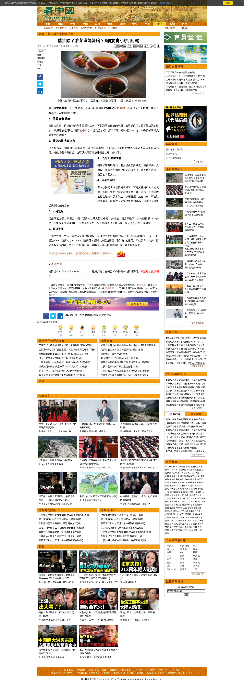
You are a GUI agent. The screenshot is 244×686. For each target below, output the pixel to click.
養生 (167, 533)
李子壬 (196, 566)
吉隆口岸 (127, 467)
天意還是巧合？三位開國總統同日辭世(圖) (185, 76)
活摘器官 (169, 511)
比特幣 (174, 498)
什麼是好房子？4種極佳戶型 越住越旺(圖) (59, 523)
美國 (85, 24)
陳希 (150, 467)
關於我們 (101, 670)
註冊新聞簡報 (174, 581)
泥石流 (51, 464)
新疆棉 (168, 476)
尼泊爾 (137, 431)
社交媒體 (197, 492)
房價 (167, 505)
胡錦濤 (92, 467)
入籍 (176, 521)
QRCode (69, 315)
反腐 (186, 489)
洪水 (177, 476)
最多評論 (175, 414)
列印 (141, 46)
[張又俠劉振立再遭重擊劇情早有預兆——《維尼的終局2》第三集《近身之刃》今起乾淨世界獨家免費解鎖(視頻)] (57, 473)
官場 (72, 24)
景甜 (125, 504)
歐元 (179, 498)
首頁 (47, 24)
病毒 (167, 470)
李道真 (183, 549)
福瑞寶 (150, 673)
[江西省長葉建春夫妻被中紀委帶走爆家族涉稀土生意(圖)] (174, 298)
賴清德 (193, 467)
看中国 (60, 13)
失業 (125, 582)
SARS (182, 514)
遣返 (200, 517)
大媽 (203, 501)
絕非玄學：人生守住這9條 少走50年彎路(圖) (61, 371)
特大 (146, 46)
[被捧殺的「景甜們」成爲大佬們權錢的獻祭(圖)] (139, 473)
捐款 (91, 670)
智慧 (167, 530)
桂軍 (171, 524)
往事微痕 (177, 492)
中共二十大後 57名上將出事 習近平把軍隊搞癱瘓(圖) (194, 227)
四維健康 (171, 569)
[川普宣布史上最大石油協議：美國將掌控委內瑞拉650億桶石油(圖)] (174, 273)
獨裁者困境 (105, 657)
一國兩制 (169, 492)
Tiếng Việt (164, 670)
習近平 (174, 473)
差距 (95, 431)
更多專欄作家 (198, 574)
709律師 (179, 508)
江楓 (182, 566)
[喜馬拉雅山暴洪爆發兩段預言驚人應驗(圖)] (139, 401)
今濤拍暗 (184, 545)
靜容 (182, 562)
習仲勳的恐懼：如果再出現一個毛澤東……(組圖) (63, 354)
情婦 (177, 489)
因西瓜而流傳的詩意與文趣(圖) (180, 72)
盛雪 (182, 559)
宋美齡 (194, 524)
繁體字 (126, 620)
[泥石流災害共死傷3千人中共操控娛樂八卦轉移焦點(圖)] (174, 249)
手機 (176, 530)
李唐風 (196, 556)
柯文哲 (172, 479)
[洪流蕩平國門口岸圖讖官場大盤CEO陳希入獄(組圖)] (139, 437)
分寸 (100, 500)
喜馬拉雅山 (128, 431)
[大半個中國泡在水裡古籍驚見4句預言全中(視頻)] (57, 627)
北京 (192, 501)
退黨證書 (118, 673)
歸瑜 (195, 549)
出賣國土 (187, 473)
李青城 (196, 562)
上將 (60, 431)
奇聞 (172, 24)
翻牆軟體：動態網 (176, 673)
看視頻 (160, 673)
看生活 (52, 33)
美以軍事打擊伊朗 (174, 149)
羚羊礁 (100, 620)
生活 (159, 24)
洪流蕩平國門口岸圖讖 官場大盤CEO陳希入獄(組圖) (195, 190)
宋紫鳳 (170, 545)
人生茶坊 (73, 28)
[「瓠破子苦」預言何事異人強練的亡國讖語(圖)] (174, 285)
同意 (228, 3)
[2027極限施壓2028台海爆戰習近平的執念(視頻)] (98, 627)
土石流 (143, 431)
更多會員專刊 (198, 93)
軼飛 (169, 552)
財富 (167, 501)
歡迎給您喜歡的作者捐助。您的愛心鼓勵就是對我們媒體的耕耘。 (81, 253)
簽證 (167, 521)
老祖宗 (90, 500)
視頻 (42, 546)
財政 (203, 498)
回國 (171, 521)
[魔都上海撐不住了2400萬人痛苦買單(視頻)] (57, 589)
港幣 (188, 498)
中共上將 (67, 431)
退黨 (202, 476)
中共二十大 (46, 431)
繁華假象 (57, 620)
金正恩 (200, 479)
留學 (192, 517)
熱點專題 (171, 144)
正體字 (146, 620)
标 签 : (42, 51)
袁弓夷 (183, 476)
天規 (84, 500)
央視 (174, 517)
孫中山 (181, 524)
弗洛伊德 (179, 479)
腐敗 (182, 489)
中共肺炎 (169, 467)
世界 (134, 24)
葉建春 (155, 467)
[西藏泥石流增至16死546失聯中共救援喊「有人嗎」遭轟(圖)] (174, 199)
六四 (198, 476)
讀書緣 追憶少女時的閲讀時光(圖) (182, 90)
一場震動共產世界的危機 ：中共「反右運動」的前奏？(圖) (195, 264)
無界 (191, 673)
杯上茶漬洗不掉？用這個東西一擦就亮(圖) (60, 519)
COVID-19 (174, 470)
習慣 (91, 431)
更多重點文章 (198, 323)
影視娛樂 (112, 28)
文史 (147, 24)
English (138, 670)
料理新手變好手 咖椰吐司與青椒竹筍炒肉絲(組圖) (125, 362)
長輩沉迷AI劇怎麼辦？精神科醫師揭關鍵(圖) (61, 540)
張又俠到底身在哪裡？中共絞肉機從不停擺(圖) (62, 375)
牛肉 (39, 68)
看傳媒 (140, 673)
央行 (182, 495)
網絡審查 (197, 508)
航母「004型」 (89, 620)
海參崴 (176, 501)
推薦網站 (55, 673)
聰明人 (85, 431)
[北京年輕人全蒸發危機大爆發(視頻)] (139, 552)
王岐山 (168, 482)
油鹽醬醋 (41, 58)
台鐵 (195, 470)
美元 (195, 495)
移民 (182, 517)
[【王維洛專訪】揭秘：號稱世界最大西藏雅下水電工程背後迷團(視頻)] (98, 552)
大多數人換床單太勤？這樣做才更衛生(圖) (60, 532)
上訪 (185, 508)
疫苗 (167, 479)
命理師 (149, 431)
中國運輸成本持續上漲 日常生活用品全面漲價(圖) (125, 371)
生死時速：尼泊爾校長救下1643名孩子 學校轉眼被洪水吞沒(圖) (195, 177)
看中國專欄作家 (176, 540)
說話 (95, 500)
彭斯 (190, 482)
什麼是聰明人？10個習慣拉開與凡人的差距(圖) (195, 313)
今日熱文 (44, 395)
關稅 (179, 482)
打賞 (129, 46)
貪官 (173, 489)
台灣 (182, 501)
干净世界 (68, 673)
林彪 (167, 527)
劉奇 (171, 527)
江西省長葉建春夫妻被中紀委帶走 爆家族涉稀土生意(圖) (195, 301)
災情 (56, 464)
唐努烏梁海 (189, 511)
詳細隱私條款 (165, 3)
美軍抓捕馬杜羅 (173, 157)
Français (150, 670)
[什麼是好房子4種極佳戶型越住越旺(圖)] (174, 211)
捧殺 (130, 504)
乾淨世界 (45, 504)
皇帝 (180, 527)
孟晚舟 (174, 482)
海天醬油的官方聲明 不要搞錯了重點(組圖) (122, 349)
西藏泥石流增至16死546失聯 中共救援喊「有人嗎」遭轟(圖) (194, 202)
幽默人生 (197, 527)
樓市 (199, 498)
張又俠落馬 (171, 153)
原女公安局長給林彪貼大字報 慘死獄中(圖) (60, 358)
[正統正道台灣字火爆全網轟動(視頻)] (139, 589)
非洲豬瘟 (177, 505)
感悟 (171, 530)
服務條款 (114, 670)
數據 (61, 464)
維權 (173, 508)
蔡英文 (187, 501)
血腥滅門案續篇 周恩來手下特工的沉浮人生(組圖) (63, 366)
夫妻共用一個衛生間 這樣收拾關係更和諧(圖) (61, 527)
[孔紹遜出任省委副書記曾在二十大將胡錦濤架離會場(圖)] (98, 437)
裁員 (44, 620)
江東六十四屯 (178, 511)
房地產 (193, 498)
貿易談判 (201, 482)
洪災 (62, 657)
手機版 (117, 46)
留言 (135, 46)
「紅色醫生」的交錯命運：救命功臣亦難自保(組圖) (64, 362)
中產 (171, 501)
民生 (185, 521)
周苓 (169, 556)
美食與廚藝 (100, 28)
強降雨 (49, 657)
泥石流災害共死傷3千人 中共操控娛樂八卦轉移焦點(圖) (195, 252)
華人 (178, 517)
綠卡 (180, 521)
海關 (196, 517)
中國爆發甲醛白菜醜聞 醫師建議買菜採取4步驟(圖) (64, 515)
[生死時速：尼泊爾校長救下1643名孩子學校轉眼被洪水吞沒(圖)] (174, 174)
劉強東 (198, 501)
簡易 (195, 545)
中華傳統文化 (136, 620)
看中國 (58, 264)
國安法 (200, 470)
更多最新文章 (198, 366)
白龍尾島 (169, 514)
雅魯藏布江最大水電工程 (103, 582)
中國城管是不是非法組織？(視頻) (181, 447)
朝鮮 (167, 495)
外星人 (190, 530)
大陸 (60, 24)
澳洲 (201, 521)
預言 (84, 657)
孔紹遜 (85, 467)
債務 (186, 495)
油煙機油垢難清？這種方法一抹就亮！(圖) (60, 536)
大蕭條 (49, 620)
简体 (124, 46)
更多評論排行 (198, 454)
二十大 (55, 431)
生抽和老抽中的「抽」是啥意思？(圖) (119, 366)
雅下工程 (86, 582)
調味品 (40, 61)
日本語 (176, 670)
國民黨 (189, 470)
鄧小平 (200, 524)
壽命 (196, 530)
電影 (64, 504)
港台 (97, 24)
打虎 (191, 489)
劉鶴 (167, 486)
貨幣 (199, 495)
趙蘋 (195, 559)
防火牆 (168, 508)
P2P (188, 505)
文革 (200, 530)
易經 (191, 527)
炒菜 (39, 65)
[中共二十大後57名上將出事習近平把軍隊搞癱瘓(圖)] (57, 401)
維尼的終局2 (55, 504)
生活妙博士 (61, 28)
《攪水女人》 (146, 504)
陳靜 (182, 556)
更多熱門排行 (198, 408)
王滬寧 (172, 486)
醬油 (39, 55)
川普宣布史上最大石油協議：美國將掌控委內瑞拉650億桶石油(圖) (195, 276)
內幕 (196, 486)
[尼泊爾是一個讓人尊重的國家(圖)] (57, 437)
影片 (184, 24)
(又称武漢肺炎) (179, 467)
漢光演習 (182, 470)
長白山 (197, 511)
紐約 (122, 24)
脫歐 (177, 495)
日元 (184, 498)
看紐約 (130, 673)
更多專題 (200, 162)
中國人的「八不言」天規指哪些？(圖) (98, 496)
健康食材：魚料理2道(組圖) (114, 354)
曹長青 (183, 569)
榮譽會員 (141, 285)
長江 (173, 476)
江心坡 (176, 514)
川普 (188, 467)
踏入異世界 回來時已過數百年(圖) (182, 83)
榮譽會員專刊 (174, 66)
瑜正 (169, 566)
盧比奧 (199, 467)
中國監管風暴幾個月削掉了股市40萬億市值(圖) (124, 375)
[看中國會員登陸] (185, 37)
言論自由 (198, 514)
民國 (167, 524)
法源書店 (95, 673)
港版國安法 (191, 476)
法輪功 (190, 508)
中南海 (191, 486)
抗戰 (176, 524)
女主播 (168, 517)
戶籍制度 (132, 582)
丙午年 (56, 657)
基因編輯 (198, 505)
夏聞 (195, 552)
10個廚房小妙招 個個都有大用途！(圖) (120, 358)
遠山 (182, 552)
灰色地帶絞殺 (93, 657)
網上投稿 (68, 670)
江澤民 (178, 486)
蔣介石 (188, 524)
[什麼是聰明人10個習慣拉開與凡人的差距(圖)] (98, 401)
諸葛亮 (185, 527)
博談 (110, 24)
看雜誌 (107, 673)
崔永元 (185, 486)
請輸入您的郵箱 (186, 587)
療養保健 (48, 28)
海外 (190, 521)
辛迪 (195, 569)
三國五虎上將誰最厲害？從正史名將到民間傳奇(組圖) (65, 345)
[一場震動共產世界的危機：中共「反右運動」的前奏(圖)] (174, 261)
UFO (186, 479)
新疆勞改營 (189, 514)
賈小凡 (170, 549)
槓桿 (191, 495)
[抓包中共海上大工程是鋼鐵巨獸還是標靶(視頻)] (98, 589)
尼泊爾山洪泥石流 (139, 467)
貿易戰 (168, 473)
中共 (190, 479)
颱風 (44, 657)
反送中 (168, 489)
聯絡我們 (81, 670)
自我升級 (102, 431)
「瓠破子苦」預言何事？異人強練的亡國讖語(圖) (195, 288)
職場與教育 (86, 28)
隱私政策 (126, 670)
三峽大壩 (195, 473)
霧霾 (192, 505)
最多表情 (196, 414)
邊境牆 (185, 482)
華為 (194, 479)
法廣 (191, 492)
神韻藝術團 (82, 673)
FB (203, 492)
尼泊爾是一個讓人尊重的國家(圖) (55, 460)
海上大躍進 (109, 620)
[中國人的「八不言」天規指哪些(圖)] (98, 473)
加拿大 (172, 495)
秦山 (169, 562)
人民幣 (168, 498)
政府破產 (66, 620)
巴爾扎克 (136, 504)
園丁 (169, 559)
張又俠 (69, 504)
